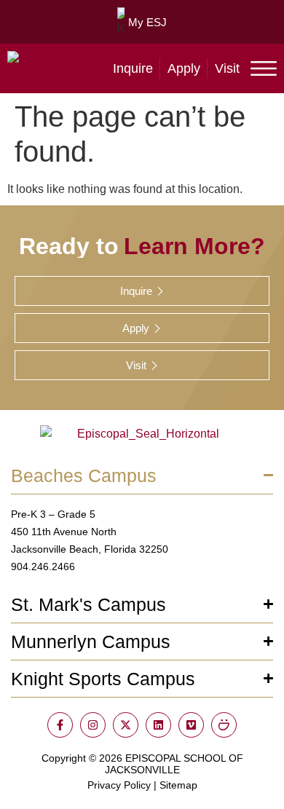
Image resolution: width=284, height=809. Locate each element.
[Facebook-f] (60, 725)
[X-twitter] (125, 725)
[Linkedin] (158, 725)
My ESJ (147, 22)
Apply (183, 68)
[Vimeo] (191, 725)
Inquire (133, 68)
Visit (227, 68)
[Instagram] (93, 725)
